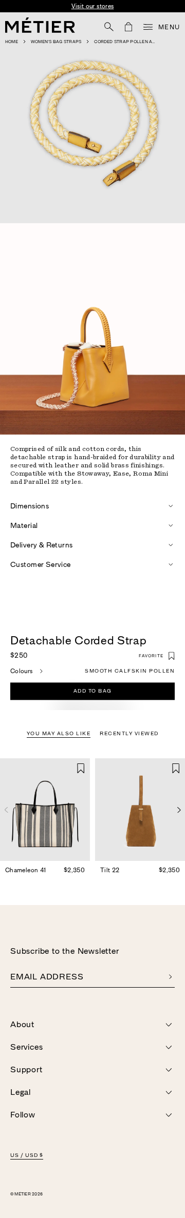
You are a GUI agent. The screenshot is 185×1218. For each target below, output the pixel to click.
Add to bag (92, 691)
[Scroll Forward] (179, 810)
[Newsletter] (170, 977)
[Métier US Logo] (40, 25)
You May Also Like (59, 733)
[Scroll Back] (6, 810)
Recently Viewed (129, 733)
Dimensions (29, 505)
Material (24, 525)
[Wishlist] (81, 768)
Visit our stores (92, 6)
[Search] (109, 27)
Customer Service (40, 564)
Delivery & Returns (41, 544)
